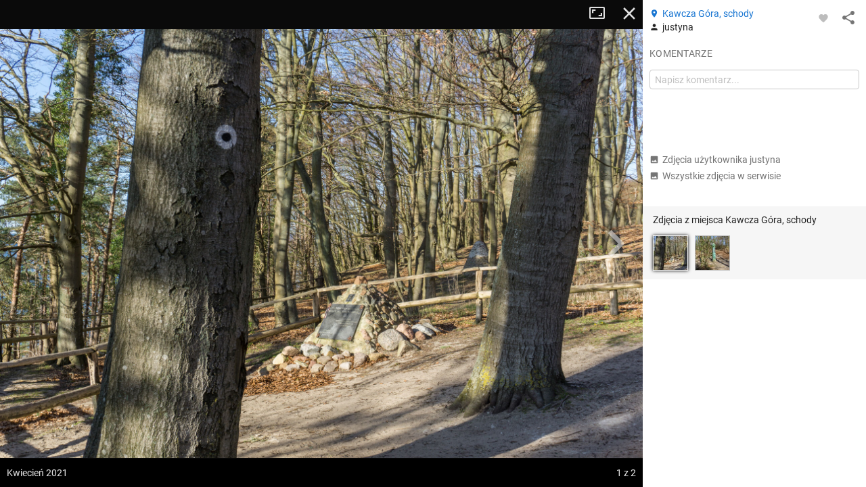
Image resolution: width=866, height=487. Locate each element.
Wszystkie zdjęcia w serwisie (721, 175)
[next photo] (616, 243)
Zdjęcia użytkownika (721, 159)
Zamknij (629, 13)
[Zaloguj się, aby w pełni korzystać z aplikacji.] (823, 17)
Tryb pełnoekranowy (602, 13)
